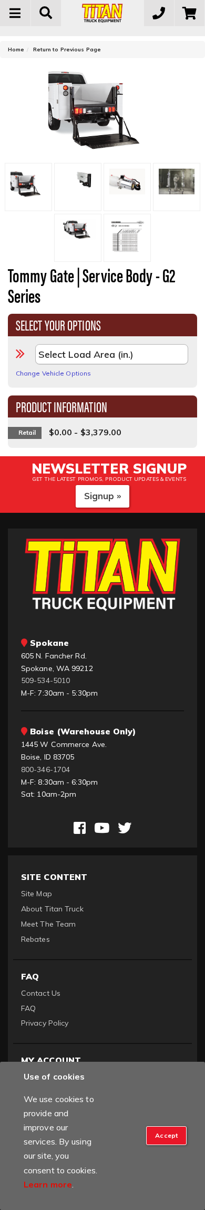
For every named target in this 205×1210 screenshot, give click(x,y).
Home (16, 49)
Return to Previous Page (67, 49)
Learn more (48, 1184)
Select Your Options (58, 324)
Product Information (61, 405)
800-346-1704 (45, 769)
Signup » (102, 495)
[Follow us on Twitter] (124, 828)
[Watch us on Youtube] (101, 828)
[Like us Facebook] (79, 828)
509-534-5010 (45, 680)
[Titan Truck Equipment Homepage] (103, 13)
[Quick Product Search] (46, 13)
